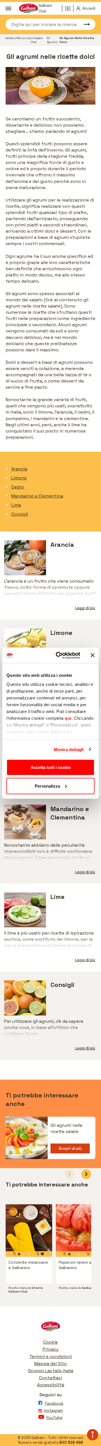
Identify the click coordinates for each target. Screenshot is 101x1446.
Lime (16, 505)
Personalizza (47, 785)
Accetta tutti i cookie (51, 767)
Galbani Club (45, 8)
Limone (19, 478)
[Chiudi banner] (93, 655)
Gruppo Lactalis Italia (50, 1371)
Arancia (19, 469)
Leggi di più (85, 608)
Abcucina (23, 38)
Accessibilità (50, 1385)
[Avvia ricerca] (84, 24)
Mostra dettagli (69, 749)
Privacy (50, 1349)
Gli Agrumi (52, 40)
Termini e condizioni (50, 1356)
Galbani (10, 38)
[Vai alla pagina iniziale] (50, 1327)
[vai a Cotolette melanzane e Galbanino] (29, 1227)
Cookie (50, 1342)
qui (68, 718)
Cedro (17, 487)
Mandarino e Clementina (37, 496)
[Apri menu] (8, 8)
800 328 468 (71, 1442)
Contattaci (50, 1378)
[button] (86, 1174)
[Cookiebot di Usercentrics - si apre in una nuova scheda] (59, 655)
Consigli (19, 514)
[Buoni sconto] (69, 8)
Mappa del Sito (50, 1364)
